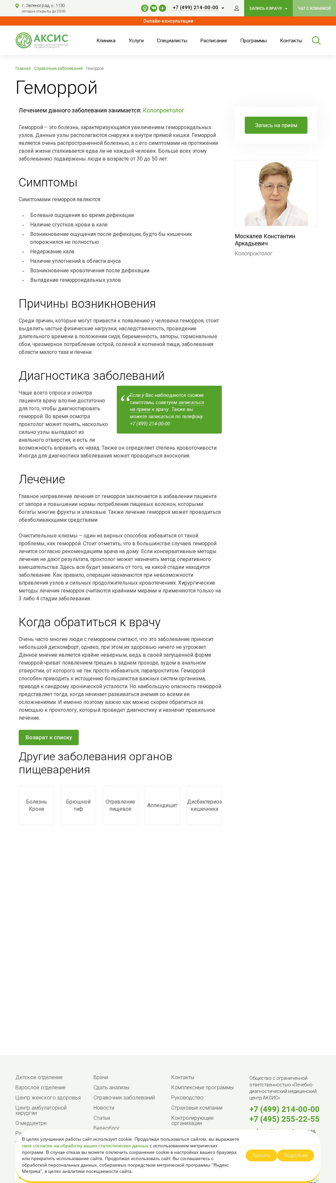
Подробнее (295, 1155)
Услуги (136, 41)
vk (153, 8)
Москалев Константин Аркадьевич (265, 240)
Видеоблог (107, 1128)
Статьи (102, 1118)
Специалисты (172, 41)
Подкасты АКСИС (144, 8)
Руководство (187, 1098)
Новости (104, 1108)
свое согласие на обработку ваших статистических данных (86, 1145)
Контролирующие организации (192, 1120)
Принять (261, 1155)
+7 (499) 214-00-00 (284, 1109)
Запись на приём (276, 125)
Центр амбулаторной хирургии (41, 1110)
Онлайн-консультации (168, 21)
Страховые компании (196, 1108)
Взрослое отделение (40, 1087)
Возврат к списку (49, 737)
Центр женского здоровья (48, 1098)
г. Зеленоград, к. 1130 (43, 5)
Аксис (48, 40)
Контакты (291, 41)
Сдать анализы (111, 1087)
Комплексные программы (202, 1087)
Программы (253, 41)
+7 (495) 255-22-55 (284, 1119)
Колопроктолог (163, 110)
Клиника (106, 41)
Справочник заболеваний (124, 1098)
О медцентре (31, 1123)
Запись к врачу (266, 8)
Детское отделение (39, 1077)
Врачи (101, 1077)
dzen (162, 8)
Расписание (213, 41)
